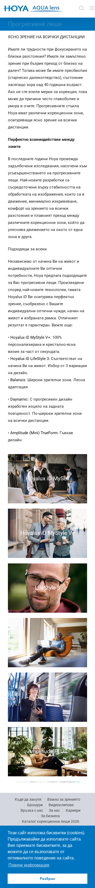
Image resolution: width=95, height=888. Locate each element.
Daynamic (19, 399)
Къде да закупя (28, 799)
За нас (54, 810)
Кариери (73, 810)
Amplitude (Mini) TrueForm (34, 432)
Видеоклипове (61, 805)
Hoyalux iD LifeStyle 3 (29, 358)
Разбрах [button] (47, 878)
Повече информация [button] (28, 865)
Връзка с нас (32, 810)
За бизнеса (50, 816)
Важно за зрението (63, 799)
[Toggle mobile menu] (92, 8)
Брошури (35, 805)
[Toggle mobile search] (81, 8)
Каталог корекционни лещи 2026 (50, 821)
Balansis (17, 380)
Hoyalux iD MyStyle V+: (31, 337)
